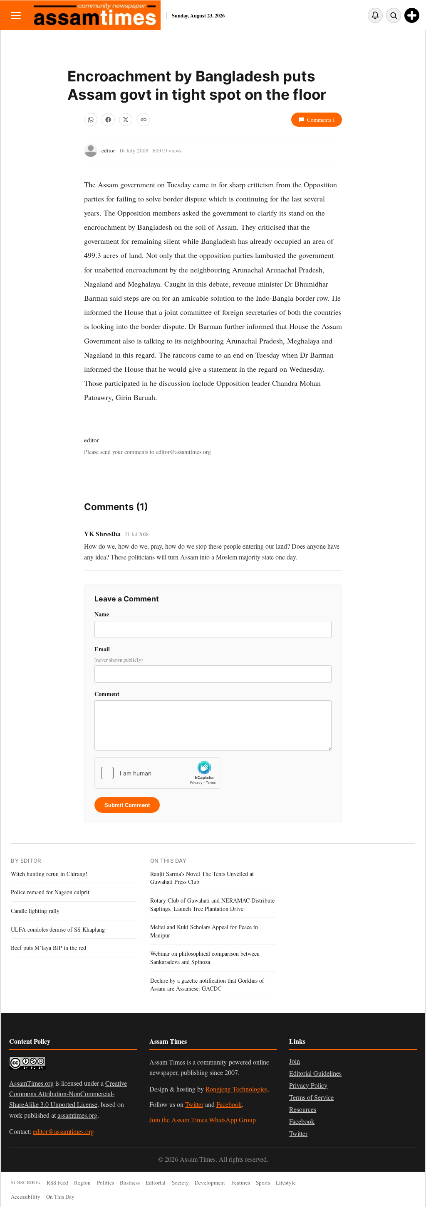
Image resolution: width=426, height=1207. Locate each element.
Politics (105, 1182)
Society (180, 1182)
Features (240, 1182)
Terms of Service (311, 1097)
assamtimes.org (77, 1115)
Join (294, 1061)
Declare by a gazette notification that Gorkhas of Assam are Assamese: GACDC (207, 984)
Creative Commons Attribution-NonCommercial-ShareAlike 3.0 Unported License (68, 1094)
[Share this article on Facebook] (108, 119)
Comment (106, 693)
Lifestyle (286, 1182)
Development (210, 1182)
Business (130, 1182)
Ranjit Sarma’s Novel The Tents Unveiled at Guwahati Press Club (202, 878)
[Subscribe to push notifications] (375, 15)
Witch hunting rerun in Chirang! (49, 874)
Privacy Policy (308, 1085)
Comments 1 (321, 119)
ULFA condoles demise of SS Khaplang (58, 929)
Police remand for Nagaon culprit (50, 892)
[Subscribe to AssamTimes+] (411, 15)
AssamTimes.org (31, 1083)
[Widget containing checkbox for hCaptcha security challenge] (157, 773)
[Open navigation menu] (16, 15)
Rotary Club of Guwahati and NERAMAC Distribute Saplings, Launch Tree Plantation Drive (212, 904)
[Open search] (393, 15)
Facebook (229, 1104)
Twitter (194, 1104)
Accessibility (25, 1196)
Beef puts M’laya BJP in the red (48, 948)
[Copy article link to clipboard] (143, 119)
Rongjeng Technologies (236, 1088)
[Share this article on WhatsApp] (90, 119)
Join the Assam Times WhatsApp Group (202, 1119)
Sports (263, 1182)
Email (118, 654)
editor (108, 150)
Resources (302, 1109)
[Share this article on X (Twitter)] (125, 119)
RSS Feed (57, 1182)
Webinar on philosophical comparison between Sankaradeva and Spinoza (205, 957)
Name (101, 614)
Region (82, 1182)
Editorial (156, 1182)
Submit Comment (127, 805)
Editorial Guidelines (315, 1073)
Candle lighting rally (35, 911)
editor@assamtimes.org (63, 1131)
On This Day (60, 1196)
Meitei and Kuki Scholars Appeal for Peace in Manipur (204, 931)
